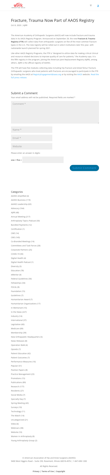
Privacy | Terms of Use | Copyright (49, 471)
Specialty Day (17, 399)
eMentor (15, 274)
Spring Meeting (18, 403)
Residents (15, 390)
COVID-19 (15, 254)
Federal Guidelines (19, 278)
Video (13, 424)
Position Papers (18, 370)
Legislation (16, 324)
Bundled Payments (19, 225)
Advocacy (15, 208)
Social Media (16, 395)
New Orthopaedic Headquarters (25, 337)
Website (14, 432)
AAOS (79, 74)
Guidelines (16, 295)
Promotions (16, 378)
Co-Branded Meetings (21, 241)
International (17, 320)
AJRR (25, 25)
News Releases (17, 341)
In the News (16, 312)
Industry (15, 316)
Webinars (15, 428)
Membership (17, 332)
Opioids (14, 349)
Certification (16, 229)
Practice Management (21, 374)
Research (15, 386)
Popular (14, 365)
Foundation (16, 291)
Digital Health (17, 258)
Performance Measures (21, 361)
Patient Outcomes (19, 357)
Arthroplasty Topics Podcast (23, 220)
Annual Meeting (18, 216)
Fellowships (16, 283)
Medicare (15, 328)
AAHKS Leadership (19, 204)
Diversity (15, 266)
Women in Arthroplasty (21, 436)
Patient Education (19, 353)
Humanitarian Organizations (24, 303)
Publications (16, 382)
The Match (16, 415)
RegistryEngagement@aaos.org (47, 74)
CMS (13, 237)
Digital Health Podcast (21, 262)
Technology (16, 411)
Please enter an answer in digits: (25, 153)
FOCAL (14, 287)
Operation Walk (18, 345)
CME (13, 233)
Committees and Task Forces (24, 245)
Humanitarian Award (20, 299)
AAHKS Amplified (18, 196)
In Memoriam (17, 307)
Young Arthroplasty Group (22, 440)
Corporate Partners (19, 249)
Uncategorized (17, 419)
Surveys (14, 407)
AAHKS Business (18, 200)
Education (15, 270)
